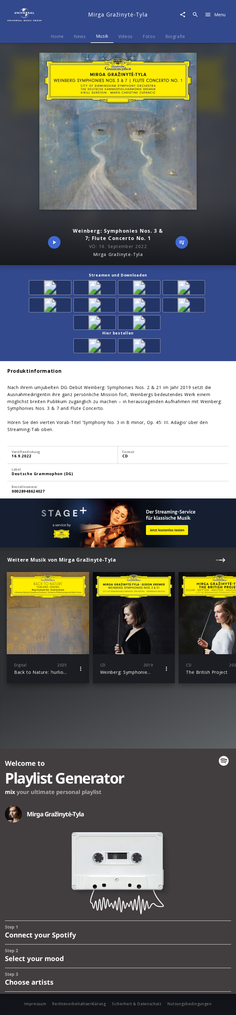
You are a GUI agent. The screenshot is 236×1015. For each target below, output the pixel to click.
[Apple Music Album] (51, 288)
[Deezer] (140, 288)
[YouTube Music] (185, 306)
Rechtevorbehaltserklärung (79, 1003)
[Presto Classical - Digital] (95, 306)
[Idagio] (95, 323)
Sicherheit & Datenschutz (137, 1003)
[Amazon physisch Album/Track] (95, 346)
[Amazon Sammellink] (51, 306)
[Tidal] (140, 306)
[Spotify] (95, 288)
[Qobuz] (140, 323)
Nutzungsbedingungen (189, 1003)
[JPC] (140, 346)
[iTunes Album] (185, 288)
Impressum (35, 1003)
